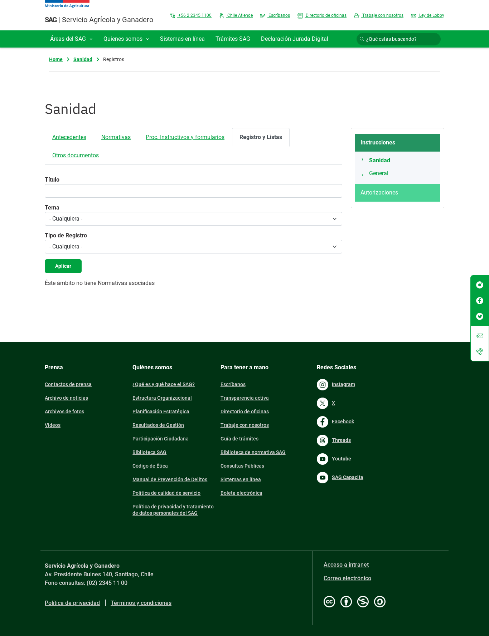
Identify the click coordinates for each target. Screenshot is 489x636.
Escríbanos (278, 15)
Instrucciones (377, 142)
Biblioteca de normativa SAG (253, 452)
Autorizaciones (379, 192)
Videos (52, 425)
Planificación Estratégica (160, 411)
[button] (71, 39)
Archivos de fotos (64, 411)
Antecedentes (69, 137)
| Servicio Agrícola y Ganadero (99, 19)
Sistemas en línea (241, 479)
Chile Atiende (239, 15)
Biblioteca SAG (149, 452)
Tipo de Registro (66, 235)
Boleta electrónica (241, 493)
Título (52, 179)
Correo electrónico (347, 578)
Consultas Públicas (242, 466)
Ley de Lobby (431, 15)
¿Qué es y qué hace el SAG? (163, 384)
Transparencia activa (245, 398)
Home (56, 59)
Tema (52, 207)
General (378, 173)
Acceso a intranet (346, 564)
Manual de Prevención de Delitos (169, 479)
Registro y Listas (260, 137)
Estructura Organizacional (162, 398)
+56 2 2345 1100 (194, 15)
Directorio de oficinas (326, 15)
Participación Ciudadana (160, 439)
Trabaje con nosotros (382, 15)
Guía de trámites (239, 439)
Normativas (116, 137)
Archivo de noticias (66, 398)
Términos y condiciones (141, 603)
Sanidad (82, 59)
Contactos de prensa (68, 384)
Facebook (343, 421)
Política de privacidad (72, 603)
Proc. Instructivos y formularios (185, 137)
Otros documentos (75, 155)
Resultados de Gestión (158, 425)
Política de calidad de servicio (166, 493)
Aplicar (63, 266)
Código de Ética (150, 466)
